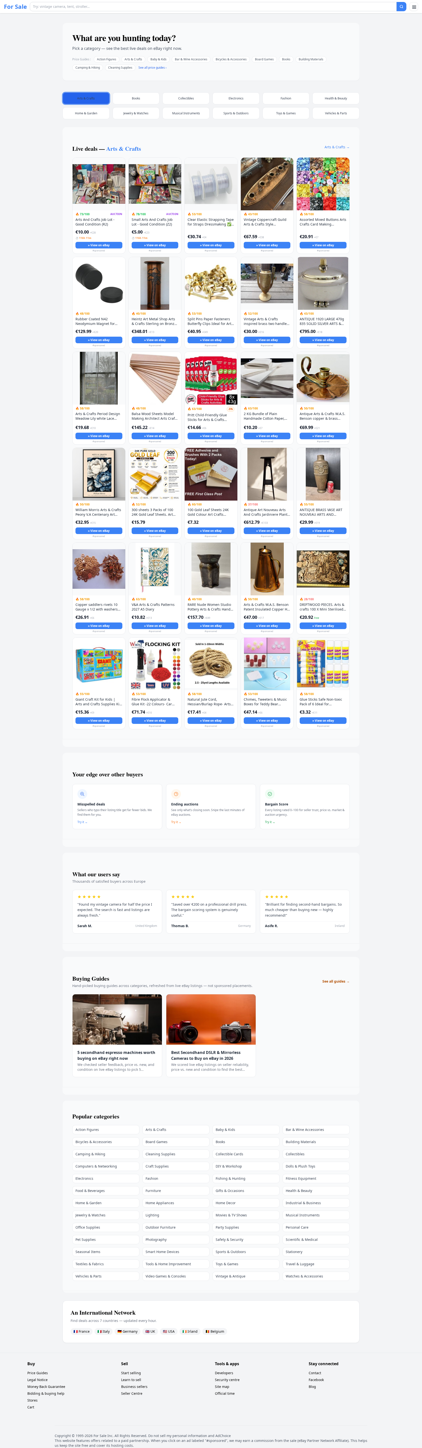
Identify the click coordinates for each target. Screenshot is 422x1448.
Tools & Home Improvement (168, 1264)
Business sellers (134, 1386)
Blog (312, 1386)
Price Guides (37, 1373)
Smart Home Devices (162, 1251)
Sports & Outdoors (231, 1251)
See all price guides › (152, 68)
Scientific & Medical (302, 1239)
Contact (315, 1373)
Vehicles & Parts (88, 1276)
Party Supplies (227, 1227)
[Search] (401, 6)
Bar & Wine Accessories (191, 59)
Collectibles (295, 1154)
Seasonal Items (87, 1251)
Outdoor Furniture (161, 1227)
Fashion (152, 1178)
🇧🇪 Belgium (214, 1331)
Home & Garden (88, 1203)
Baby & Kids (158, 59)
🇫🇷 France (82, 1331)
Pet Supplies (85, 1239)
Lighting (152, 1215)
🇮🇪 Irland (190, 1331)
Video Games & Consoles (166, 1276)
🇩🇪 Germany (127, 1331)
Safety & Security (229, 1239)
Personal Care (297, 1227)
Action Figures (106, 59)
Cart (30, 1407)
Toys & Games (227, 1264)
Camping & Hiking (87, 67)
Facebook (316, 1379)
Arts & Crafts (133, 59)
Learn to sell (131, 1379)
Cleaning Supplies (120, 67)
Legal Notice (37, 1379)
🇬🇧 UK (150, 1331)
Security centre (227, 1379)
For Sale (15, 7)
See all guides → (336, 981)
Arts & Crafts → (337, 147)
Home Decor (226, 1203)
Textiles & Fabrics (89, 1264)
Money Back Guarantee (46, 1386)
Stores (32, 1400)
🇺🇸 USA (169, 1331)
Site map (222, 1386)
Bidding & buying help (45, 1393)
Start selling (131, 1373)
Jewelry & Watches (90, 1215)
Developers (224, 1373)
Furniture (153, 1190)
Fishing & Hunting (230, 1178)
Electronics (84, 1178)
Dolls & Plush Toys (300, 1166)
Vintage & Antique (230, 1276)
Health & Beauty (299, 1190)
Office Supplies (87, 1227)
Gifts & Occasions (230, 1190)
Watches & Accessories (304, 1276)
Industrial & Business (303, 1203)
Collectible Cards (229, 1154)
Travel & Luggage (300, 1264)
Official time (225, 1393)
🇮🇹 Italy (103, 1331)
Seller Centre (131, 1393)
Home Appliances (160, 1203)
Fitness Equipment (301, 1178)
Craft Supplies (157, 1166)
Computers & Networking (96, 1166)
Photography (156, 1239)
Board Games (264, 59)
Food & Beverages (90, 1190)
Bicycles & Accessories (231, 59)
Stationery (294, 1251)
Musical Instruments (303, 1215)
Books (286, 59)
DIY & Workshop (229, 1166)
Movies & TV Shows (231, 1215)
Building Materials (311, 59)
